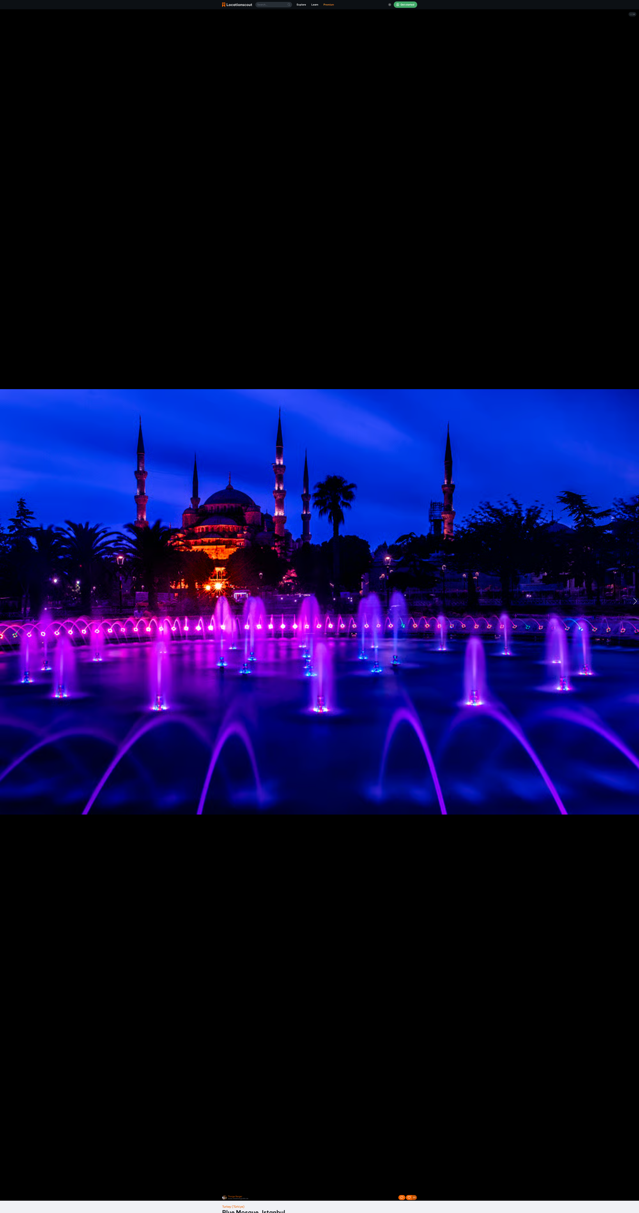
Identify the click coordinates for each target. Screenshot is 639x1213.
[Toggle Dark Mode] (389, 4)
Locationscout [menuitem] (237, 4)
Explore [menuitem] (301, 4)
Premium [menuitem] (328, 4)
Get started (407, 4)
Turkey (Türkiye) (233, 1207)
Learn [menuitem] (314, 4)
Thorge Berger (235, 1196)
